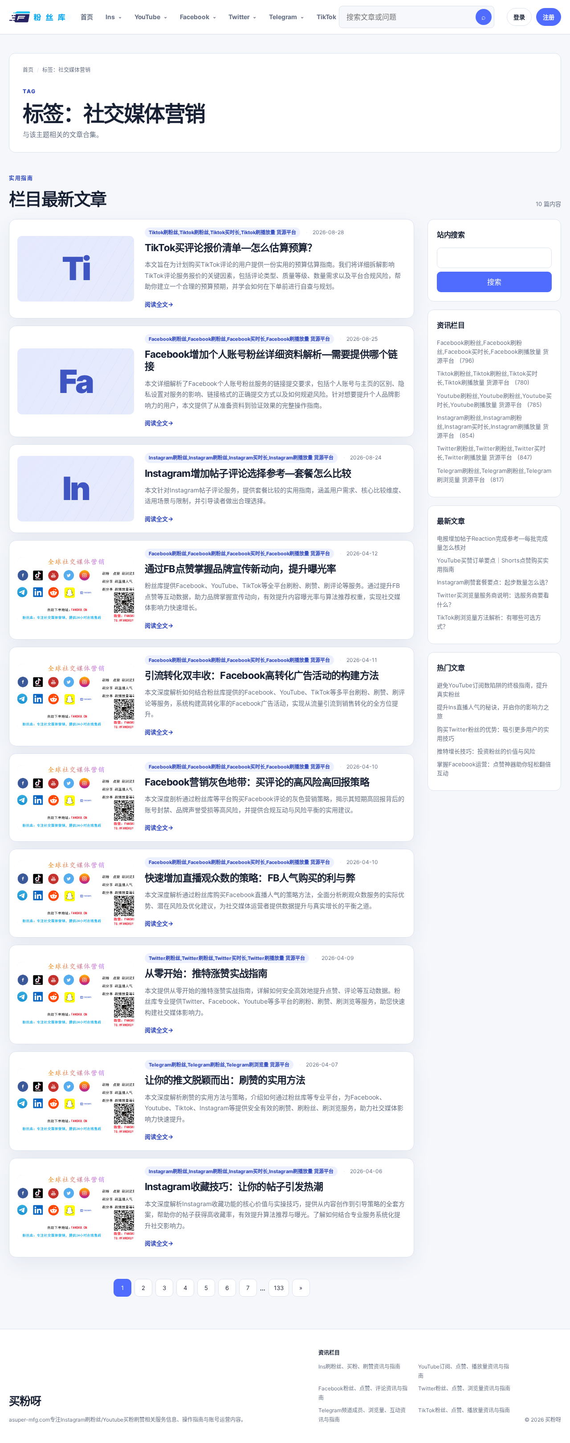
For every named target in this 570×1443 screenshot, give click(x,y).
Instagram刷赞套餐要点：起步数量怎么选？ (494, 582)
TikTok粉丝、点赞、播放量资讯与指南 (464, 1410)
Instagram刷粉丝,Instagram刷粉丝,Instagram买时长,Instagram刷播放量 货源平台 (241, 458)
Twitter (238, 17)
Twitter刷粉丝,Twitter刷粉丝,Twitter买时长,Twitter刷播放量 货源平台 (227, 958)
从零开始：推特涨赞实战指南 (206, 973)
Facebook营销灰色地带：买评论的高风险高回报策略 (257, 782)
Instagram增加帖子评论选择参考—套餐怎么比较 (248, 473)
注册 (548, 17)
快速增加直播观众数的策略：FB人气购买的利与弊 (250, 878)
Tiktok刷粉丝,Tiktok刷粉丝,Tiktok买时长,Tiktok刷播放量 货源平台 (222, 232)
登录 (519, 17)
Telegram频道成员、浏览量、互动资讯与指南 (362, 1415)
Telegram (283, 17)
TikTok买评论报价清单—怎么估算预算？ (231, 247)
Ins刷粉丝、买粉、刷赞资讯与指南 (359, 1366)
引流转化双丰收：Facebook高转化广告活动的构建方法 (262, 675)
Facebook (194, 17)
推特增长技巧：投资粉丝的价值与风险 (486, 751)
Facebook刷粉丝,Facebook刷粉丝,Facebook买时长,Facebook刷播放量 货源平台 (239, 339)
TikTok (326, 17)
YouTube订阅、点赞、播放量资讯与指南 (463, 1371)
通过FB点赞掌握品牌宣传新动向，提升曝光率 (240, 569)
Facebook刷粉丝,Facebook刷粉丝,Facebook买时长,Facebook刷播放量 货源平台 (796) (493, 351)
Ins (110, 17)
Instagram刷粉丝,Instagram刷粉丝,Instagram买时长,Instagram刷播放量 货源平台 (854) (493, 426)
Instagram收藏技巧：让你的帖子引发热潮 (234, 1186)
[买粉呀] (36, 17)
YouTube (147, 17)
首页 (87, 17)
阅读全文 (159, 304)
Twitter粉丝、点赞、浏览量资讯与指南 (464, 1388)
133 (279, 1287)
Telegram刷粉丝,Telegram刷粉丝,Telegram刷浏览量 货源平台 (219, 1065)
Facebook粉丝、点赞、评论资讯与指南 (362, 1393)
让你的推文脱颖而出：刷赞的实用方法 (225, 1080)
